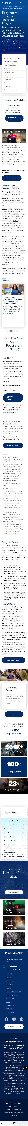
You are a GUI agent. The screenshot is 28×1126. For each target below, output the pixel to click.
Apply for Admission (10, 178)
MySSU (8, 1002)
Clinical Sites (7, 79)
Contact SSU (9, 985)
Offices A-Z (9, 978)
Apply (8, 192)
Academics (4, 6)
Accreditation (7, 69)
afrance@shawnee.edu (10, 412)
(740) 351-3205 (13, 966)
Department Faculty (9, 841)
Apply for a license (13, 268)
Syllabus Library (10, 1009)
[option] (13, 299)
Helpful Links (7, 86)
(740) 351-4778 (16, 969)
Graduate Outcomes (9, 72)
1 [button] (7, 331)
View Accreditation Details (12, 660)
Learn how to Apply (12, 118)
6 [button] (18, 331)
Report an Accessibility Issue (13, 991)
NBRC (4, 232)
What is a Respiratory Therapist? (12, 58)
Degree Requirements (10, 65)
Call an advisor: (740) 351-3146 (13, 856)
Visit (18, 1123)
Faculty (6, 76)
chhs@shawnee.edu (9, 390)
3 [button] (12, 331)
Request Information (13, 886)
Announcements (10, 981)
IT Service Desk (10, 1005)
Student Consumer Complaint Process (14, 1112)
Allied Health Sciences (7, 8)
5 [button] (16, 331)
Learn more (11, 714)
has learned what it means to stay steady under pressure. (12, 311)
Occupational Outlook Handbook (13, 821)
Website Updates (10, 1012)
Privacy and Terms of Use (14, 1109)
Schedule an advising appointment (10, 397)
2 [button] (10, 331)
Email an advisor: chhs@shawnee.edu (9, 851)
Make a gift (11, 1026)
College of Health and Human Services (16, 6)
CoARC (15, 221)
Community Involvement (10, 90)
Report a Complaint (11, 998)
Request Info (14, 1123)
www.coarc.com (7, 628)
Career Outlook (8, 83)
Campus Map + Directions (13, 995)
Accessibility (9, 988)
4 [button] (14, 331)
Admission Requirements (10, 62)
